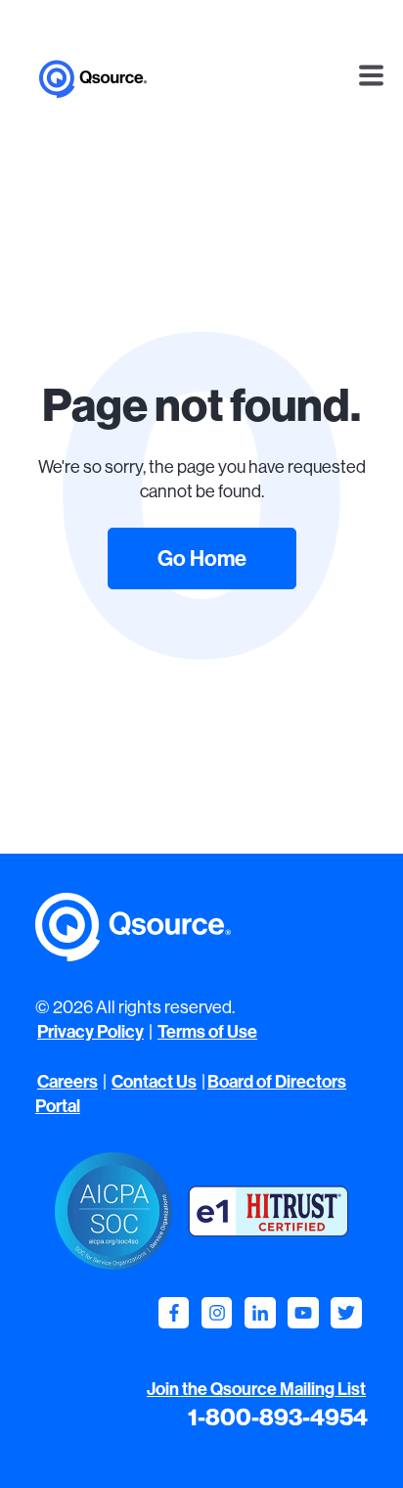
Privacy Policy (90, 1031)
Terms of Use (207, 1031)
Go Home (201, 558)
